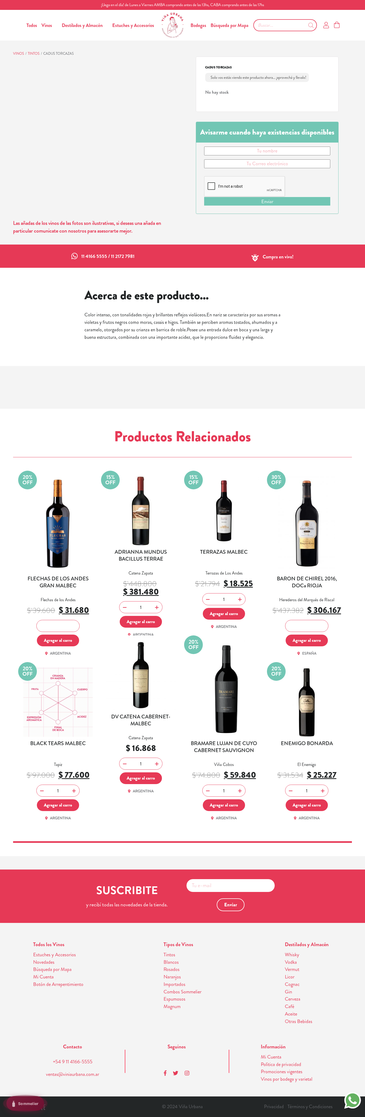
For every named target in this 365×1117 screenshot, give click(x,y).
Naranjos (172, 976)
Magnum (172, 1006)
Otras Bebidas (298, 1021)
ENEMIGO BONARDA (307, 743)
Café (289, 1006)
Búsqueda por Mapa (229, 25)
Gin (288, 991)
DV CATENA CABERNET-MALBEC (140, 720)
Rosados (172, 969)
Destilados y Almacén (82, 25)
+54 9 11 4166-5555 (72, 1061)
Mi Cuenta (43, 976)
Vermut (292, 969)
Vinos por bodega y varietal (286, 1079)
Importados (174, 984)
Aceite (291, 1013)
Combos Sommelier (182, 991)
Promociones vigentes (281, 1071)
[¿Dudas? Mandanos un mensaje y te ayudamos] (352, 1099)
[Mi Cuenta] (326, 25)
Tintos (34, 53)
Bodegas (198, 25)
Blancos (171, 962)
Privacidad (274, 1106)
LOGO (172, 25)
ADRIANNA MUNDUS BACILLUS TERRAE (141, 556)
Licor (289, 976)
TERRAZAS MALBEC (224, 552)
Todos (31, 25)
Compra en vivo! (278, 256)
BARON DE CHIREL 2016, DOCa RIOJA (307, 582)
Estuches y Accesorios (133, 25)
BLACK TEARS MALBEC (58, 743)
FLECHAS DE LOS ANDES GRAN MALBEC (58, 582)
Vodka (291, 962)
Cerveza (292, 999)
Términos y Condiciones (310, 1106)
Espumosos (174, 999)
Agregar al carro (58, 640)
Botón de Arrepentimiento (58, 984)
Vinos (46, 25)
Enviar (267, 201)
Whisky (292, 954)
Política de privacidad (281, 1064)
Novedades (44, 962)
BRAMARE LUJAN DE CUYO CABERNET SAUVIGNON (224, 747)
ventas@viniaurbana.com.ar (72, 1074)
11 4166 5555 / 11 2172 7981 (107, 256)
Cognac (292, 984)
